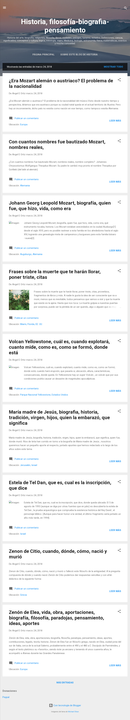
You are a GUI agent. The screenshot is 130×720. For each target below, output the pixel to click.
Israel (23, 533)
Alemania (25, 185)
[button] (119, 80)
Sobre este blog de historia (79, 54)
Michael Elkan (73, 712)
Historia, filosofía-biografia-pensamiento (65, 25)
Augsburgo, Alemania (31, 254)
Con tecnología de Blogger (67, 705)
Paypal (6, 697)
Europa (23, 124)
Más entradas (65, 682)
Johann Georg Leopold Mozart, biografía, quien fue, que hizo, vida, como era (60, 205)
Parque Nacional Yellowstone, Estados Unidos (44, 394)
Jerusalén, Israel (28, 465)
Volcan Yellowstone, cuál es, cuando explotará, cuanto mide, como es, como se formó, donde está (59, 347)
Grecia (23, 594)
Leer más (115, 120)
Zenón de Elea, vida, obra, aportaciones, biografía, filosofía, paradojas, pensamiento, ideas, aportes (56, 617)
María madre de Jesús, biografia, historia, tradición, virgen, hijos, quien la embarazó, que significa (59, 417)
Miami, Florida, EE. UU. (31, 324)
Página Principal (43, 54)
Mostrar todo (113, 66)
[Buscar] (125, 8)
